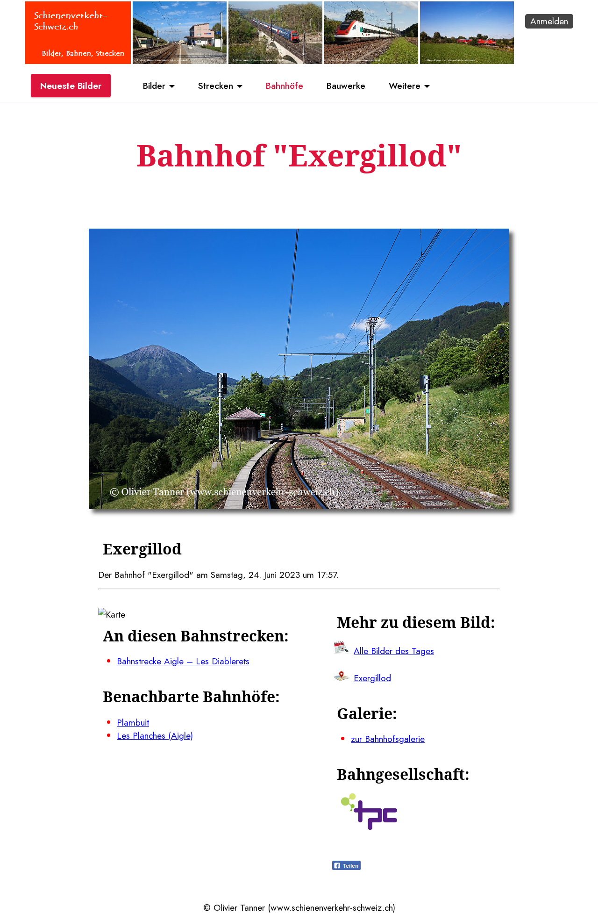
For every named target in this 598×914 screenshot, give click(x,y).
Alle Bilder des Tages (394, 650)
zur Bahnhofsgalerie (388, 738)
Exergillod (372, 677)
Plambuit (133, 722)
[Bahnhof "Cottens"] (180, 60)
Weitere (404, 85)
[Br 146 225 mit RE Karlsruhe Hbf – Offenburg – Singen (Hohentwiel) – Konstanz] (467, 60)
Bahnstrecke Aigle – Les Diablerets (183, 661)
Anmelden (549, 21)
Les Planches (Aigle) (155, 735)
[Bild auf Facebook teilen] (346, 866)
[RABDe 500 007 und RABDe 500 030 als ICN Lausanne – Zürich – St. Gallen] (371, 60)
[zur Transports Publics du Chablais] (369, 826)
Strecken (215, 85)
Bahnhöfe (284, 85)
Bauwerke (346, 85)
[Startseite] (78, 60)
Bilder (154, 85)
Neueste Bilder (70, 85)
